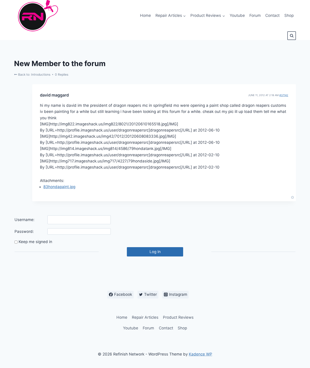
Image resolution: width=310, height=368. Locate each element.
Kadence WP (200, 354)
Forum (255, 15)
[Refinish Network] (36, 15)
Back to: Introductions (33, 74)
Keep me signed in (35, 241)
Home (145, 15)
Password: (24, 231)
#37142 (283, 95)
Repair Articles (145, 317)
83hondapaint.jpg (59, 186)
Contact (272, 15)
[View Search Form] (291, 35)
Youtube (237, 15)
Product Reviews (178, 317)
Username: (24, 219)
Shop (289, 15)
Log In (155, 251)
